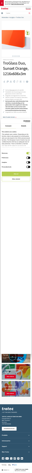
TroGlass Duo (20, 17)
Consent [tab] (8, 126)
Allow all (16, 173)
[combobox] (16, 13)
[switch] (28, 158)
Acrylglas (12, 17)
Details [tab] (23, 126)
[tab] (12, 56)
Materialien (5, 17)
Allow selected (16, 179)
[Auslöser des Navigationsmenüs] (2, 13)
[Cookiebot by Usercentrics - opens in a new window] (23, 121)
